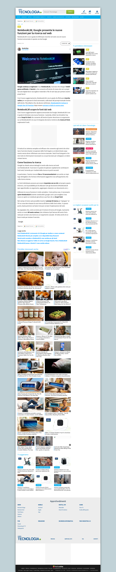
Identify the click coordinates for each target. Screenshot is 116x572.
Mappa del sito (68, 539)
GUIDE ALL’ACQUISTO (91, 129)
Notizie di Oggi (21, 507)
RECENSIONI (75, 17)
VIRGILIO (27, 568)
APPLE (30, 17)
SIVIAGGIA (73, 568)
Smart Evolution (63, 510)
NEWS (18, 17)
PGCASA (50, 568)
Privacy (31, 570)
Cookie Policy (36, 570)
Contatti (95, 539)
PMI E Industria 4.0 (85, 521)
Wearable (61, 507)
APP (22, 24)
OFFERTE (68, 17)
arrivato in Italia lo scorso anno (53, 105)
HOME (18, 24)
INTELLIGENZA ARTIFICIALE (42, 467)
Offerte (19, 516)
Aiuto (52, 570)
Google (20, 222)
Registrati (84, 13)
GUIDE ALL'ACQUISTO (58, 17)
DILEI (69, 568)
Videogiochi (21, 528)
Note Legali (26, 570)
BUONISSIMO (86, 568)
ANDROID (24, 17)
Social (19, 524)
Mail (90, 13)
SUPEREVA (92, 568)
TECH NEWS (58, 485)
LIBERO (23, 568)
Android (40, 507)
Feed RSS (53, 539)
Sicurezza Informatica (66, 521)
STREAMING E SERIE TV (39, 17)
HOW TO (49, 17)
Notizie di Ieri (21, 510)
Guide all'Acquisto (84, 510)
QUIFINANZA (80, 568)
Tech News (20, 512)
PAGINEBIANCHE (57, 568)
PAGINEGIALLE (33, 568)
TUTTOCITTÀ (64, 568)
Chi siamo (20, 570)
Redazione (41, 521)
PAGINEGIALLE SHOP (43, 568)
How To (81, 507)
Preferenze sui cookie (45, 570)
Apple (39, 510)
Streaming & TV (22, 526)
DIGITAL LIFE (89, 148)
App (39, 512)
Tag (83, 539)
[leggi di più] (70, 49)
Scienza (20, 514)
